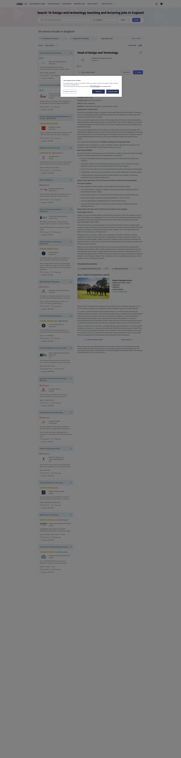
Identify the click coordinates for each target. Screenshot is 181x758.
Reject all (98, 91)
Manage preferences (69, 91)
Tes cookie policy (95, 86)
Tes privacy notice (106, 86)
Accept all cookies (113, 91)
